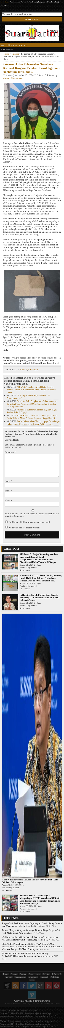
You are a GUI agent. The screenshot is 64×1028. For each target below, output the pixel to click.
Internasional (20, 977)
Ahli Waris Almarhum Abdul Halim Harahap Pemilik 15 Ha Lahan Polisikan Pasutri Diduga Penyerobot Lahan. (31, 390)
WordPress (55, 1004)
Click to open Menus (16, 45)
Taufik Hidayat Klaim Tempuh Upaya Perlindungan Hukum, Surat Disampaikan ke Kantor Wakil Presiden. (33, 422)
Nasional (44, 977)
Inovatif (9, 977)
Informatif (56, 974)
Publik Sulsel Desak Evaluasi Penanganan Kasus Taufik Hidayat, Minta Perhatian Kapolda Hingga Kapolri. (32, 416)
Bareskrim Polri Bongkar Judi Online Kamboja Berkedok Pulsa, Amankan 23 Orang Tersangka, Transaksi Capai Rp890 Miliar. (31, 404)
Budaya (14, 974)
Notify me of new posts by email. (24, 528)
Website (8, 500)
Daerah (23, 974)
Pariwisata (54, 977)
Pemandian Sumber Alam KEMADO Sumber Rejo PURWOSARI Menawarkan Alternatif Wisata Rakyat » (28, 954)
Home (6, 54)
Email (8, 491)
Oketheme (35, 1004)
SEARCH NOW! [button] (32, 19)
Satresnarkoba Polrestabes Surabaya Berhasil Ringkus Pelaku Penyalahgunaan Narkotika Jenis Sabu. (31, 68)
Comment (10, 452)
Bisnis (5, 974)
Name (8, 481)
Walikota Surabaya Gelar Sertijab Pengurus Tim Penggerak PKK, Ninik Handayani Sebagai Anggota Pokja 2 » (30, 938)
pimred (6, 78)
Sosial (32, 980)
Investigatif (33, 369)
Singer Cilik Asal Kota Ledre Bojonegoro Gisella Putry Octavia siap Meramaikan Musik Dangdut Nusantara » (32, 924)
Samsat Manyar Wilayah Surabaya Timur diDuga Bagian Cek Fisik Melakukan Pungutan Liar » (31, 931)
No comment (17, 78)
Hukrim (15, 54)
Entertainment (34, 974)
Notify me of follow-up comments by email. (29, 522)
